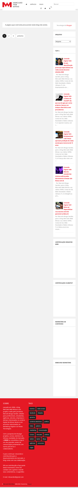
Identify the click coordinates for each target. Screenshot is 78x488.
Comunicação (43, 430)
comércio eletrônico (36, 421)
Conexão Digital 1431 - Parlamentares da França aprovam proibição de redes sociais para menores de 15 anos (64, 138)
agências (32, 443)
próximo (20, 36)
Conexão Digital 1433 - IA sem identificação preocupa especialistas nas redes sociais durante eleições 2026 (64, 65)
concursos (41, 443)
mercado (39, 434)
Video (31, 426)
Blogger (69, 25)
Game (38, 439)
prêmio (47, 434)
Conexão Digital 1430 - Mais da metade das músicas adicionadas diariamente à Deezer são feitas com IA (63, 174)
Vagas (41, 4)
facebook (32, 413)
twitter (32, 439)
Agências (33, 4)
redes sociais (41, 409)
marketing (33, 430)
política (46, 421)
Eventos (32, 409)
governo (32, 417)
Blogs (44, 439)
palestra (38, 426)
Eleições (40, 413)
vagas (31, 447)
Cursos (32, 434)
